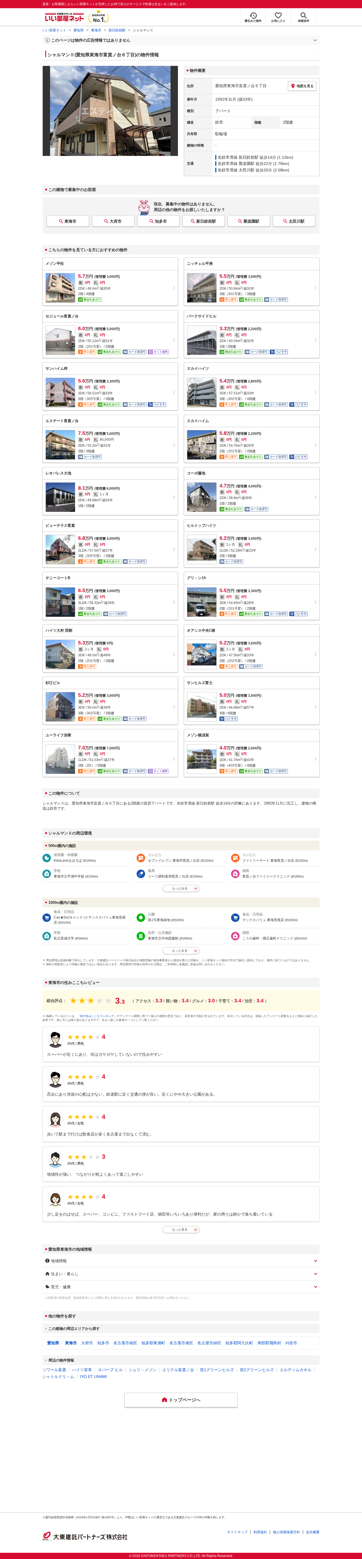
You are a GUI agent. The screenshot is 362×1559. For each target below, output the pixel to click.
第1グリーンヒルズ (217, 1370)
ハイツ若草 (82, 1370)
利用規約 (260, 1532)
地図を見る (305, 86)
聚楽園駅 (251, 221)
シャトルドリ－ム (58, 1377)
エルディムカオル (295, 1370)
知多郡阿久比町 (239, 1343)
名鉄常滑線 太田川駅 (236, 170)
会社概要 (313, 1532)
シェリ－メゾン (142, 1370)
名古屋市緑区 (209, 1343)
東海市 (96, 30)
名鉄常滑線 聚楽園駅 (236, 163)
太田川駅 (297, 221)
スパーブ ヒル (110, 1370)
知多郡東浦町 (153, 1343)
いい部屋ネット (54, 30)
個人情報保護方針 (286, 1532)
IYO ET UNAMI (93, 1377)
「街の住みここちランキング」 (97, 1016)
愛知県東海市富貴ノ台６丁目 (241, 85)
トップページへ (185, 1399)
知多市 (161, 221)
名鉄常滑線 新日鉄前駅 (238, 157)
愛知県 (79, 30)
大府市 (116, 221)
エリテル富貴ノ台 (178, 1370)
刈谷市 (291, 1343)
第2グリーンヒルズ (257, 1370)
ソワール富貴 (54, 1370)
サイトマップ (237, 1532)
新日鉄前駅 (117, 30)
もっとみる (180, 888)
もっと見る (180, 1229)
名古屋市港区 (181, 1343)
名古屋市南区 (125, 1343)
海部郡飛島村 (269, 1343)
